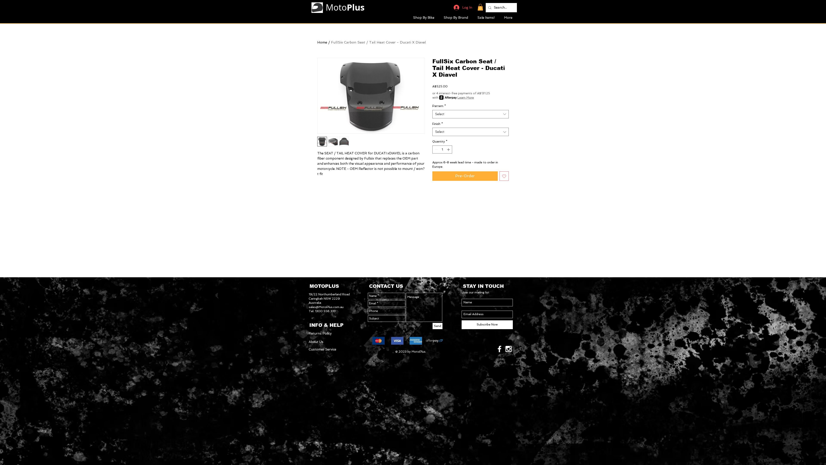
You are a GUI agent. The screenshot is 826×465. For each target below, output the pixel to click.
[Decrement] (435, 149)
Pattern (439, 106)
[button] (480, 7)
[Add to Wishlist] (504, 176)
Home (322, 42)
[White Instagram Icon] (508, 349)
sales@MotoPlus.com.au (326, 307)
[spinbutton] (442, 149)
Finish (437, 124)
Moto (345, 7)
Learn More (466, 97)
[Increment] (449, 149)
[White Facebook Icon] (499, 349)
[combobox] (470, 114)
